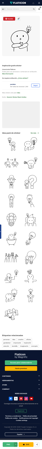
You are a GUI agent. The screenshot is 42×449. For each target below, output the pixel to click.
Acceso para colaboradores (21, 363)
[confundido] (30, 144)
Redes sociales (21, 393)
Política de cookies (11, 418)
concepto (34, 346)
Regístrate (21, 411)
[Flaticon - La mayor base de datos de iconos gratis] (18, 3)
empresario (17, 343)
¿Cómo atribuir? (23, 78)
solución (6, 346)
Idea (18, 93)
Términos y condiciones (13, 416)
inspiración (27, 343)
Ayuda (4, 385)
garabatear (7, 343)
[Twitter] (16, 398)
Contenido (6, 376)
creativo (20, 339)
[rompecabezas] (11, 220)
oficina (28, 339)
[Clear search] (29, 9)
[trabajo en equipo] (11, 314)
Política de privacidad (30, 416)
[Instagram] (26, 398)
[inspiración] (30, 220)
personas (6, 339)
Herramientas (8, 380)
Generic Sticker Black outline (16, 97)
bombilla (14, 346)
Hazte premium (21, 368)
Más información (7, 74)
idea (13, 339)
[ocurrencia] (11, 144)
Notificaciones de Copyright (28, 418)
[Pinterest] (21, 398)
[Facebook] (10, 398)
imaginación (24, 346)
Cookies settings (21, 420)
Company (5, 389)
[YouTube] (31, 398)
